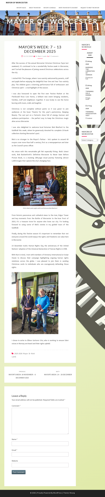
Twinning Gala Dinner (90, 93)
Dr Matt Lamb (41, 56)
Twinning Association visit (91, 113)
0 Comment (54, 56)
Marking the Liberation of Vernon (90, 71)
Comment (16, 406)
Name (15, 439)
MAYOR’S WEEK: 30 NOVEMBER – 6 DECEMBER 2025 (22, 375)
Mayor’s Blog (21, 8)
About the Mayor (35, 8)
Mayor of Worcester (16, 2)
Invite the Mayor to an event (68, 8)
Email (14, 450)
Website (15, 461)
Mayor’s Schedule (50, 8)
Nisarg (72, 493)
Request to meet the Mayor (90, 8)
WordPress (57, 493)
